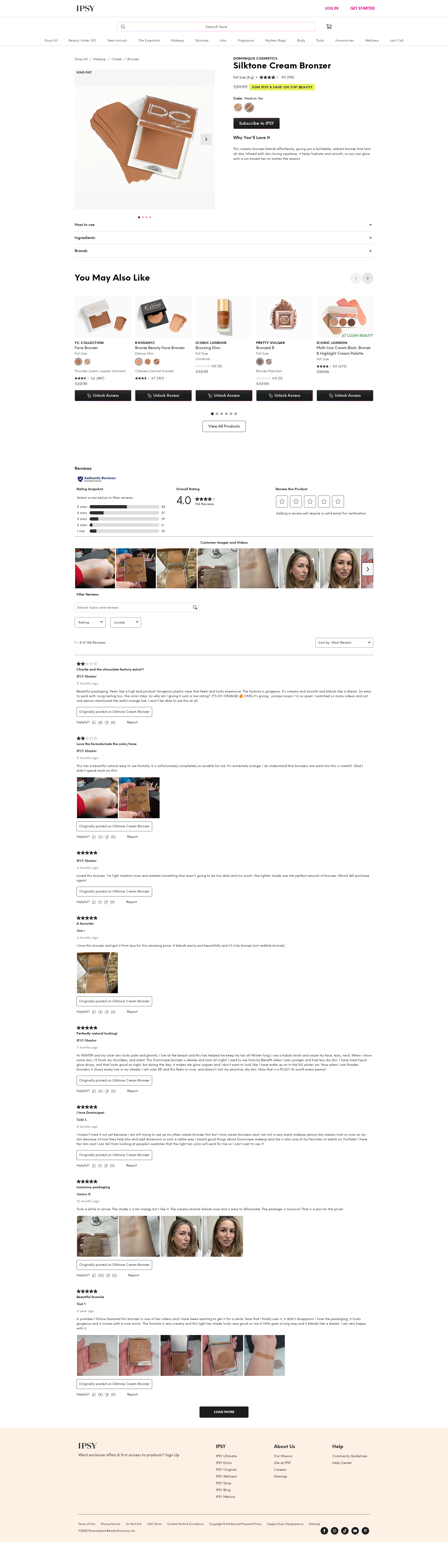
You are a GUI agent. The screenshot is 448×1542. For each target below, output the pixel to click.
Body (301, 41)
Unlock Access (106, 395)
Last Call (397, 41)
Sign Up (172, 1455)
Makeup (177, 41)
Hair (223, 41)
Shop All (50, 41)
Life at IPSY (282, 1463)
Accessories (344, 41)
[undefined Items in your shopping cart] (329, 26)
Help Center (342, 1463)
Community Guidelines (349, 1456)
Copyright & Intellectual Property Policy (235, 1524)
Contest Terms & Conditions (185, 1524)
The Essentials (149, 41)
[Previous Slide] (355, 278)
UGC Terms (154, 1524)
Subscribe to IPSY (256, 123)
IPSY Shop (223, 1483)
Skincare (202, 41)
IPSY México (225, 1497)
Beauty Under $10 (82, 41)
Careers (280, 1470)
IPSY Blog (223, 1490)
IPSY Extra (223, 1463)
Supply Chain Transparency (285, 1524)
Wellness (372, 41)
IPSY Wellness (226, 1476)
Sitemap (280, 1476)
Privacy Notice (110, 1524)
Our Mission (283, 1456)
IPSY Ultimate (226, 1456)
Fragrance (246, 41)
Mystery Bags (275, 41)
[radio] (238, 107)
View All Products (224, 426)
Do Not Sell (133, 1524)
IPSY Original (226, 1470)
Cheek (117, 59)
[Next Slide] (206, 139)
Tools (320, 41)
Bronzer (133, 59)
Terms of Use (86, 1524)
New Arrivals (117, 41)
